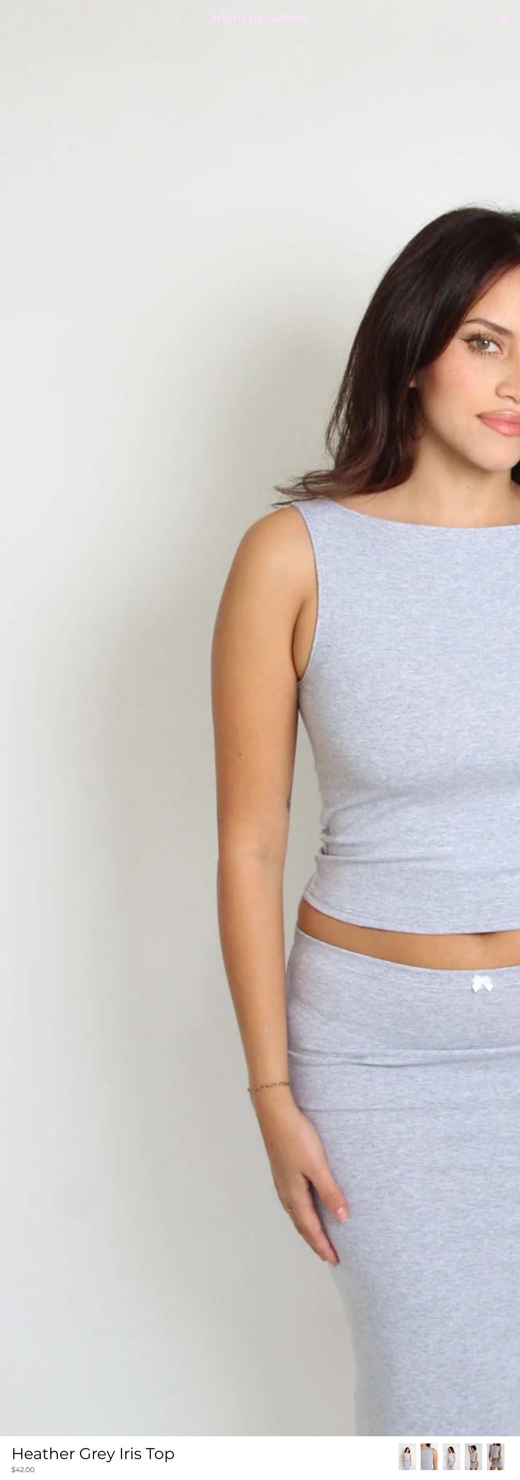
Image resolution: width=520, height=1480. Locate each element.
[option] (407, 1458)
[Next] (508, 1458)
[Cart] (504, 18)
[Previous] (398, 1458)
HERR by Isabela (260, 17)
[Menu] (17, 19)
